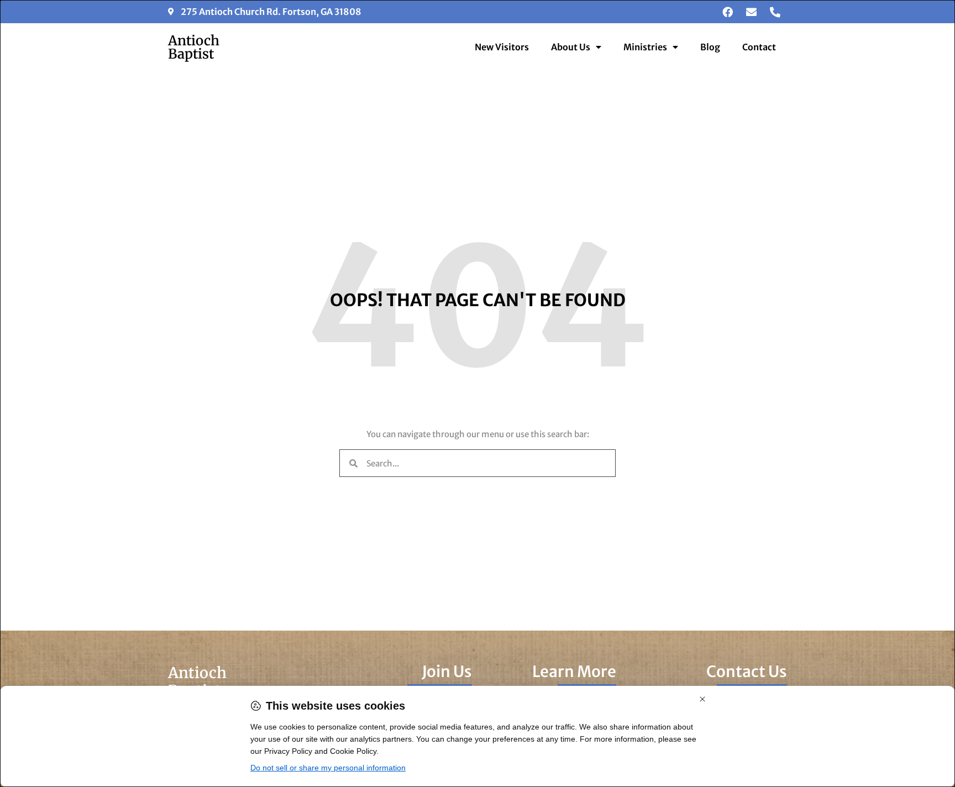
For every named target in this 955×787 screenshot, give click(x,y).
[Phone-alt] (774, 11)
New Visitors (502, 47)
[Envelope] (751, 11)
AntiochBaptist (193, 47)
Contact (759, 47)
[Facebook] (727, 11)
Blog (710, 47)
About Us (570, 47)
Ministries (645, 47)
